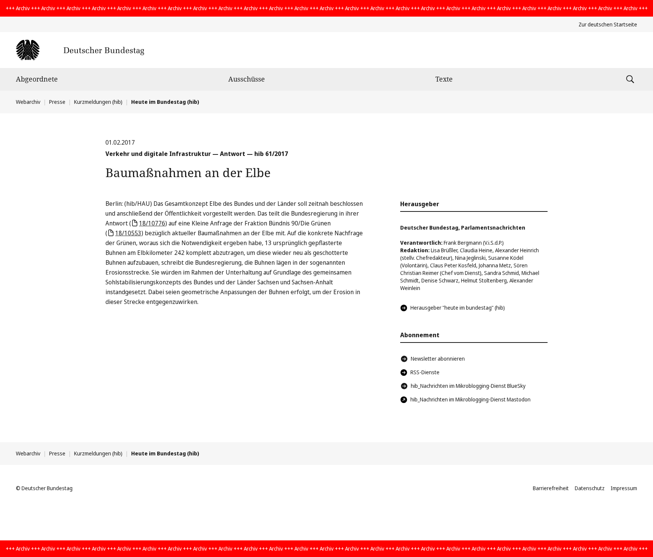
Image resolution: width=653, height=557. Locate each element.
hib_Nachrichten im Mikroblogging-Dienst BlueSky (468, 385)
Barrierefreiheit (551, 488)
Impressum (624, 488)
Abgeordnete (37, 78)
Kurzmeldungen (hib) (98, 101)
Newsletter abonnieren (438, 358)
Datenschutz (590, 488)
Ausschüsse (246, 78)
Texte (444, 78)
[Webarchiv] (80, 50)
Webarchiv (28, 101)
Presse (57, 101)
